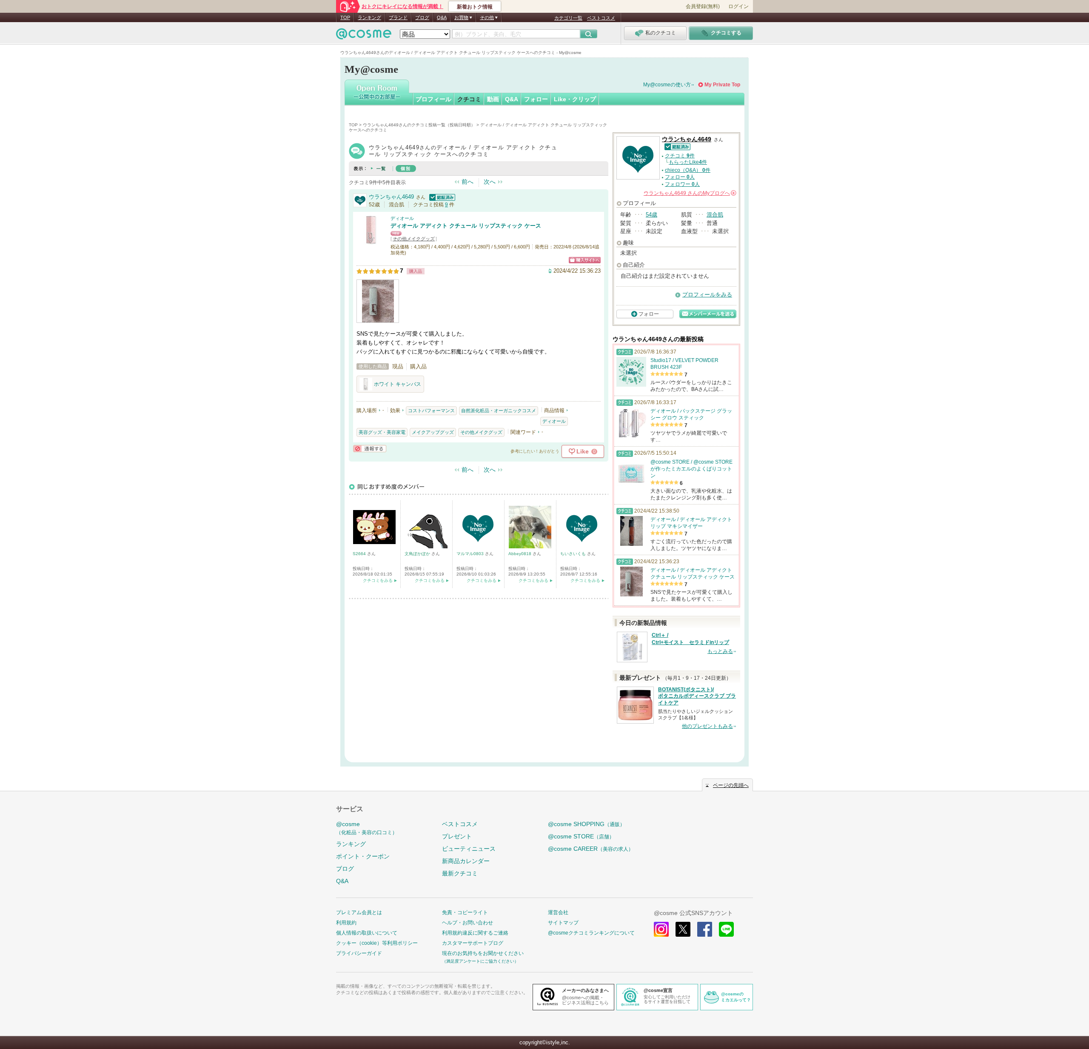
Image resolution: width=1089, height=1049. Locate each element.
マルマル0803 (470, 553)
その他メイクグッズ (414, 238)
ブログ (422, 17)
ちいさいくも (573, 553)
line (726, 929)
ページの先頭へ (731, 785)
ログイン (738, 6)
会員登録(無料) (703, 6)
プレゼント (457, 836)
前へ (467, 181)
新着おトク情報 (475, 7)
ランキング (369, 17)
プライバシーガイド (359, 953)
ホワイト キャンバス (397, 384)
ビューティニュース (469, 848)
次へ (490, 181)
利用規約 (346, 923)
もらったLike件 (688, 162)
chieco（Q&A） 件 (687, 170)
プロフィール (433, 99)
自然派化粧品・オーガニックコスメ (498, 410)
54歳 (651, 214)
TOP (345, 17)
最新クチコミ (460, 873)
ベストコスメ (601, 17)
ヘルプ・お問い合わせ (467, 923)
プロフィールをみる (707, 294)
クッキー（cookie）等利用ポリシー (377, 943)
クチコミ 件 (680, 156)
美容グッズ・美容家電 (382, 432)
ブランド (398, 17)
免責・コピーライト (465, 912)
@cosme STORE (581, 836)
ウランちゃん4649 (391, 197)
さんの (689, 193)
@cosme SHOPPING (586, 824)
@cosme (366, 828)
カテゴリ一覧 (568, 17)
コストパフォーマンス (431, 410)
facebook (704, 929)
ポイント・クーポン (363, 856)
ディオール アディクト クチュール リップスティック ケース (466, 225)
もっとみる (720, 651)
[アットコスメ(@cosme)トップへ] (363, 36)
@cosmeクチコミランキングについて (591, 933)
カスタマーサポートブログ (472, 943)
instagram (661, 929)
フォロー (536, 99)
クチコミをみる (378, 580)
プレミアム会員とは (359, 912)
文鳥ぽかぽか (418, 553)
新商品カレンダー (466, 861)
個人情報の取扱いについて (366, 933)
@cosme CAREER (590, 848)
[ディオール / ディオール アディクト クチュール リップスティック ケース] (371, 241)
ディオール (402, 218)
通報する (369, 448)
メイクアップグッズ (433, 432)
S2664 (360, 553)
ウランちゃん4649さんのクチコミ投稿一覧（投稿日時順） (419, 125)
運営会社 (558, 912)
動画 (493, 99)
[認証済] (441, 197)
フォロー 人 (680, 177)
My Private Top (722, 85)
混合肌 (715, 214)
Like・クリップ (575, 99)
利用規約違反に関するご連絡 (475, 933)
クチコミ (469, 99)
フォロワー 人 (682, 184)
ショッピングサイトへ (585, 260)
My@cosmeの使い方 (667, 85)
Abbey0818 (520, 553)
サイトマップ (563, 923)
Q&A (442, 17)
